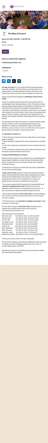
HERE (22, 246)
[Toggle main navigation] (4, 6)
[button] (7, 45)
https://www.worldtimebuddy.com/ (13, 210)
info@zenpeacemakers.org (11, 62)
